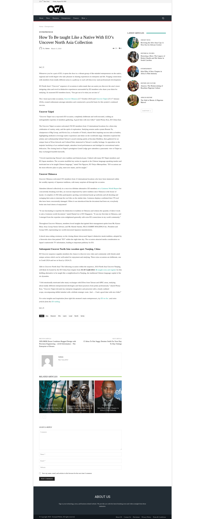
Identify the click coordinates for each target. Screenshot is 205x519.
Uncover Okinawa (71, 99)
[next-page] (44, 417)
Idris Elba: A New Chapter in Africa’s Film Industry (108, 409)
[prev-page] (40, 417)
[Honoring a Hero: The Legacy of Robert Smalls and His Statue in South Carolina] (80, 396)
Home (41, 26)
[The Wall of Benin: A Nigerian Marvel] (133, 100)
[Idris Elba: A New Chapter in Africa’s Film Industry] (108, 396)
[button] (163, 18)
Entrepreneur (49, 26)
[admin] (41, 48)
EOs (59, 316)
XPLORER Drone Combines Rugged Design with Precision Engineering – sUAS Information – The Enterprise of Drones (57, 343)
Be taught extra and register (106, 270)
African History (146, 97)
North (76, 316)
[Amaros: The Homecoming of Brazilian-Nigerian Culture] (133, 86)
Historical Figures (80, 403)
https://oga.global (63, 359)
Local (70, 316)
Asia (47, 316)
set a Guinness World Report (108, 188)
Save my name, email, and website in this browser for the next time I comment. (67, 473)
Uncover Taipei (102, 99)
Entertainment (107, 405)
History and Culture (148, 83)
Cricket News (52, 405)
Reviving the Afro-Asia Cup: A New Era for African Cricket (52, 409)
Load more (145, 111)
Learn (65, 316)
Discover (53, 316)
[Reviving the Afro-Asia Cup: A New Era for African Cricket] (52, 396)
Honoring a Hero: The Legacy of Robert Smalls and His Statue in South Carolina (80, 408)
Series (82, 316)
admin (47, 48)
